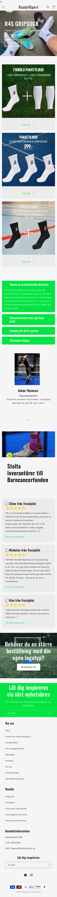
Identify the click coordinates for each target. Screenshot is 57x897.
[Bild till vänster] (23, 420)
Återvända (10, 755)
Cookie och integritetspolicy (18, 736)
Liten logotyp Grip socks (16, 814)
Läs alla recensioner (14, 537)
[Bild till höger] (34, 420)
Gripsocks (9, 796)
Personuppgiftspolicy (15, 748)
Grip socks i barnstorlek (16, 808)
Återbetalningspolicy (14, 779)
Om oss (8, 767)
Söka (7, 730)
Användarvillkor (12, 773)
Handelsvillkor (11, 742)
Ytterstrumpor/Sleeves (15, 820)
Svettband (10, 802)
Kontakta (9, 761)
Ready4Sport (25, 892)
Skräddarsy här (28, 667)
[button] (3, 7)
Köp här (13, 43)
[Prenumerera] (49, 713)
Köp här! (27, 125)
